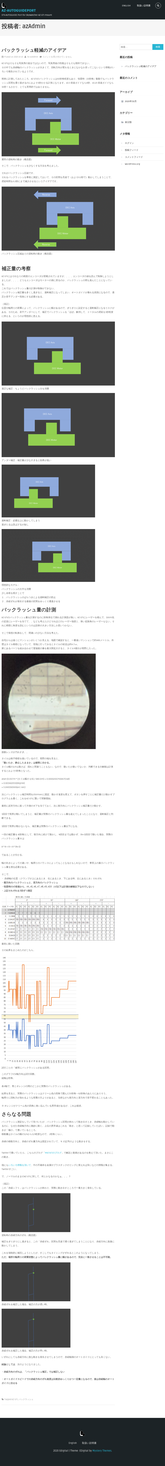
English (126, 5)
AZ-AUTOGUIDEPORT (19, 10)
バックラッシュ (26, 1399)
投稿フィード (131, 150)
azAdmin (34, 57)
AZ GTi (15, 1399)
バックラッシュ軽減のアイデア (34, 50)
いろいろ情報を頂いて (19, 1165)
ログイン (129, 143)
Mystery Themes (102, 1450)
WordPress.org (132, 164)
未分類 (128, 122)
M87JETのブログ (53, 1152)
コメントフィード (134, 157)
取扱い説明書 (143, 5)
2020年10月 (131, 101)
